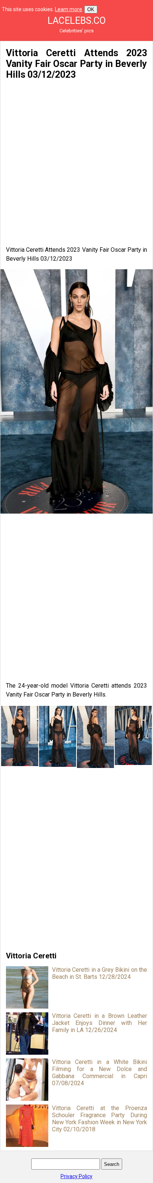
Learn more (68, 9)
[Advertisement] (76, 163)
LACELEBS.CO (77, 20)
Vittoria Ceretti (31, 955)
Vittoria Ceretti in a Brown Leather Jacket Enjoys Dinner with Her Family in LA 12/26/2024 (99, 1022)
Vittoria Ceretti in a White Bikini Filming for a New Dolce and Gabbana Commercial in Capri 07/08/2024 (99, 1072)
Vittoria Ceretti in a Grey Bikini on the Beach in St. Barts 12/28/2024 (99, 973)
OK (90, 9)
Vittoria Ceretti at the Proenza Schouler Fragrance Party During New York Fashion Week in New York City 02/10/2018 (99, 1119)
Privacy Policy (76, 1176)
